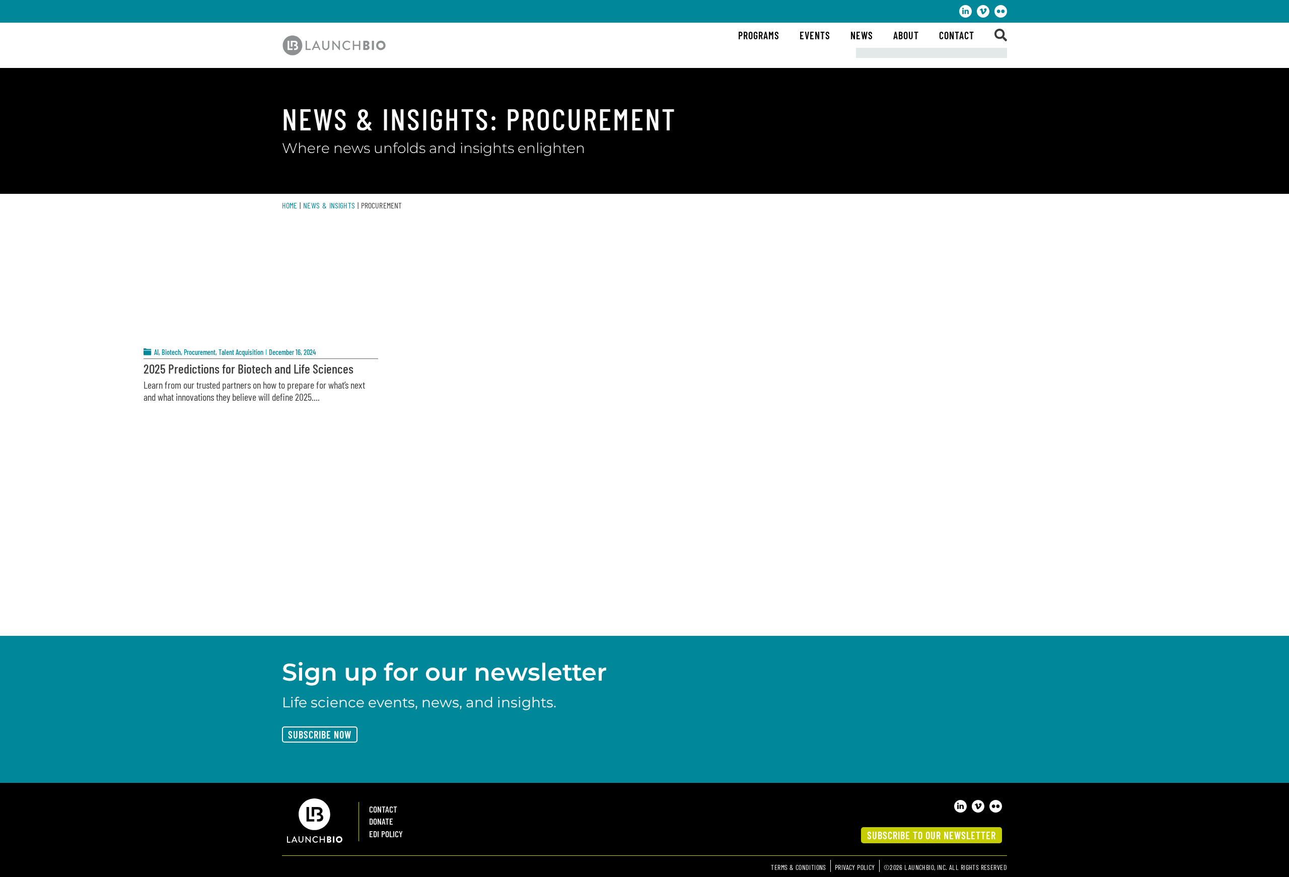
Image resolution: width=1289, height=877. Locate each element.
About (906, 35)
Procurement (200, 352)
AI (156, 352)
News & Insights (329, 205)
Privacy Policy (855, 867)
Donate (381, 821)
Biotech (171, 352)
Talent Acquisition (241, 352)
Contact (956, 35)
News (861, 35)
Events (815, 35)
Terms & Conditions (798, 867)
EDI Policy (386, 834)
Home (290, 205)
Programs (758, 35)
